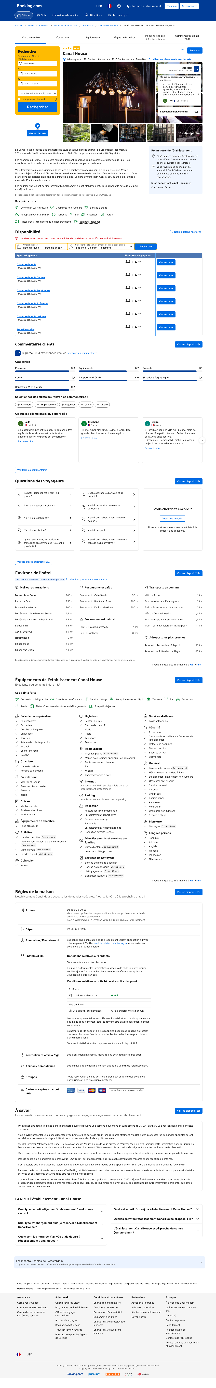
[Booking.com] (29, 6)
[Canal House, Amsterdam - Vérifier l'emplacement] (64, 59)
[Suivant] (198, 94)
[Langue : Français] (109, 6)
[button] (37, 93)
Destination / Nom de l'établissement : (29, 57)
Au (19, 79)
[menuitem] (24, 15)
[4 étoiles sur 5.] (67, 48)
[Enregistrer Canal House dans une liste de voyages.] (182, 50)
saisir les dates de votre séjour (111, 943)
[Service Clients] (119, 6)
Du (19, 69)
